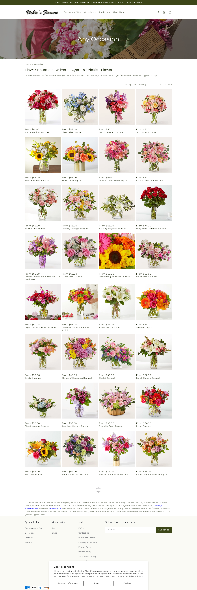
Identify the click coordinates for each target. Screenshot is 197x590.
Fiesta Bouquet (144, 426)
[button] (90, 12)
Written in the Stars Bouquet (114, 474)
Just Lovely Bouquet (146, 132)
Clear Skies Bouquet (72, 132)
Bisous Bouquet (33, 522)
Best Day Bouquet (34, 474)
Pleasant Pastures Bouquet (150, 180)
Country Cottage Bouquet (75, 228)
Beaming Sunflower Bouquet (39, 571)
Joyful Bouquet (144, 571)
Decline (127, 583)
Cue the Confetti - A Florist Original (75, 328)
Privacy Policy (136, 576)
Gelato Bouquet (33, 378)
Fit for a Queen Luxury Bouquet (152, 522)
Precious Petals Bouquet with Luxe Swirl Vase (42, 278)
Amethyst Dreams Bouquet (76, 426)
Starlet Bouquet (107, 378)
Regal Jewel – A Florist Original (41, 327)
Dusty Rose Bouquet (72, 277)
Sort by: (128, 84)
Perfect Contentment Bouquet (151, 474)
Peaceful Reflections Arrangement (79, 522)
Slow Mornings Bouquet (37, 426)
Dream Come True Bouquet (113, 180)
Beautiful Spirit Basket (110, 426)
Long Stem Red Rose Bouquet (151, 228)
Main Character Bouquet (111, 132)
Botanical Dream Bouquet (75, 474)
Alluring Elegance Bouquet (112, 228)
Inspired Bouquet (108, 522)
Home (27, 64)
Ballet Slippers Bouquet (148, 378)
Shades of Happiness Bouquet (77, 378)
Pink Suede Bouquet (146, 277)
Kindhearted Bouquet (110, 327)
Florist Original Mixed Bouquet (114, 277)
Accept (97, 583)
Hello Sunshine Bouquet (37, 180)
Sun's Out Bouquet (71, 180)
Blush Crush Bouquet (35, 228)
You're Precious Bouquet (37, 132)
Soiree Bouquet (144, 327)
